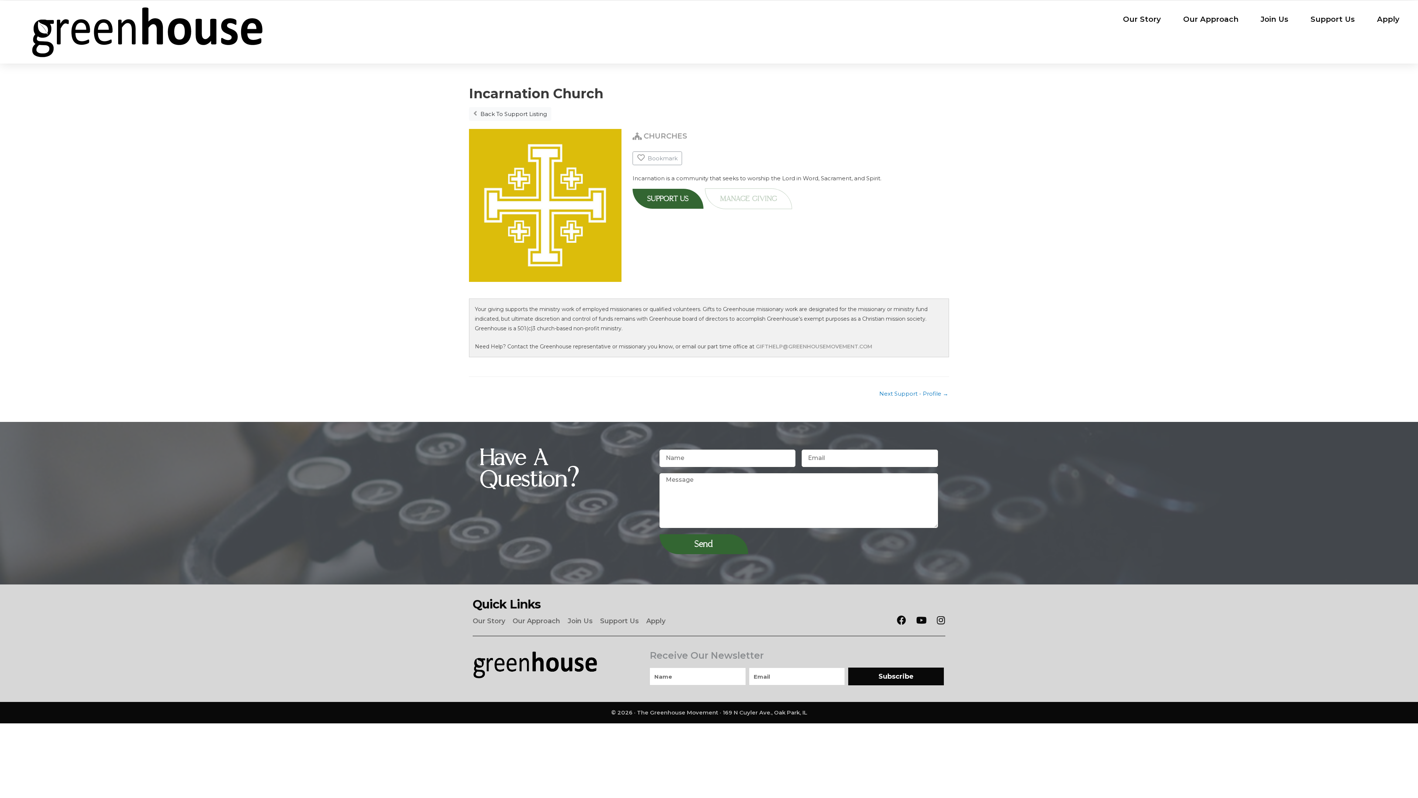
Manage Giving (748, 198)
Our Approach (1211, 19)
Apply (1388, 19)
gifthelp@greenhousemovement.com (814, 346)
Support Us (1333, 19)
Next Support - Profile (913, 393)
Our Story (1142, 19)
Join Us (1274, 19)
